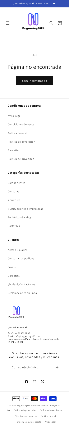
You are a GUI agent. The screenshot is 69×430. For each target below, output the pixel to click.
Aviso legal (50, 421)
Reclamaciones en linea (22, 293)
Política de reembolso (51, 410)
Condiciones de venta (21, 124)
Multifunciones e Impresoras (25, 208)
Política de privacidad (25, 410)
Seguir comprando (34, 80)
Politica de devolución (21, 141)
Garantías (14, 150)
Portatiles (14, 226)
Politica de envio (18, 133)
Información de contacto (28, 421)
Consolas (13, 191)
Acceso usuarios (18, 250)
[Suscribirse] (57, 367)
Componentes (16, 183)
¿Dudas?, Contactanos (21, 284)
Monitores (14, 200)
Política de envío (48, 416)
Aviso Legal (15, 115)
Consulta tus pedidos (21, 258)
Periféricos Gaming (19, 217)
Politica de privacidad (21, 159)
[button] (7, 23)
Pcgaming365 (23, 405)
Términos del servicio (26, 416)
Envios (12, 267)
